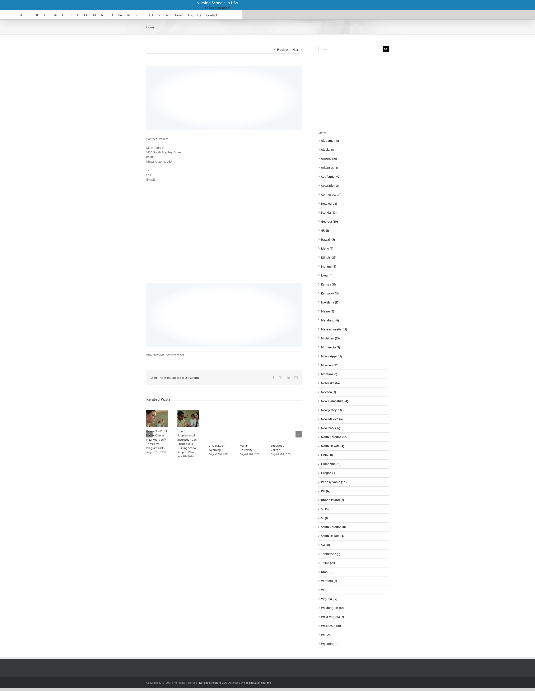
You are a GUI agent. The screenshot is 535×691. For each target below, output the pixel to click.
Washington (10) (332, 607)
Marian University (256, 445)
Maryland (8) (330, 320)
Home (150, 27)
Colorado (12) (330, 185)
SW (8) (325, 545)
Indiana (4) (328, 266)
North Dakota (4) (332, 446)
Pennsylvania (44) (333, 482)
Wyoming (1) (329, 643)
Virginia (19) (329, 598)
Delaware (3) (329, 203)
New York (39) (330, 428)
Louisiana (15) (330, 302)
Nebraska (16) (330, 383)
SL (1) (324, 518)
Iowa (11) (326, 275)
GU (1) (325, 230)
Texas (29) (328, 563)
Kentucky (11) (330, 293)
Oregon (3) (328, 473)
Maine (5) (327, 311)
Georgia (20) (329, 221)
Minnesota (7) (330, 347)
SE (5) (325, 509)
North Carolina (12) (333, 437)
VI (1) (324, 590)
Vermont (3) (329, 581)
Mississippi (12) (331, 356)
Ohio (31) (327, 455)
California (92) (330, 176)
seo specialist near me (257, 682)
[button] (149, 435)
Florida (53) (328, 212)
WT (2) (325, 634)
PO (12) (325, 491)
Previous (283, 49)
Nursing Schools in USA (217, 2)
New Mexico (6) (332, 419)
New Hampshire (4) (334, 401)
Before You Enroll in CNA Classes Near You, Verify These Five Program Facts (156, 441)
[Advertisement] (224, 97)
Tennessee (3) (330, 554)
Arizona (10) (329, 158)
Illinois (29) (328, 257)
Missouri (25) (329, 365)
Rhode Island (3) (332, 500)
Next (296, 49)
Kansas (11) (328, 284)
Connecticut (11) (331, 194)
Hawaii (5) (328, 239)
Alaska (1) (327, 149)
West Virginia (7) (332, 616)
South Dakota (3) (332, 536)
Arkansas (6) (329, 167)
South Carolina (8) (333, 527)
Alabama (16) (330, 140)
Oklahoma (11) (330, 464)
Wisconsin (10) (331, 625)
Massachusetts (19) (334, 329)
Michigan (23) (330, 338)
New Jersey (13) (331, 410)
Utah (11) (326, 572)
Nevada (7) (328, 392)
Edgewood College (289, 445)
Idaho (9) (327, 248)
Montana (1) (329, 374)
